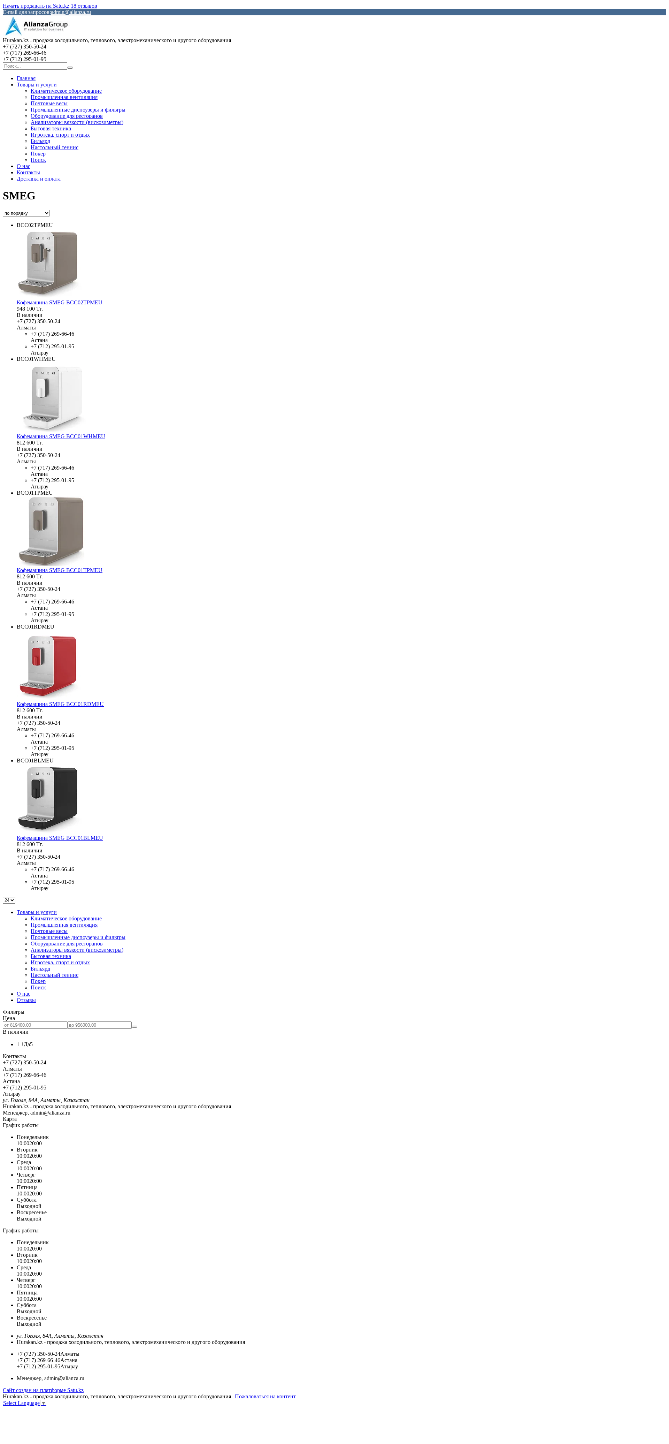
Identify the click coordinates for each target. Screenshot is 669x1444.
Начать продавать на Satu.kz (36, 6)
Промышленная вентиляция (64, 97)
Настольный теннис (54, 147)
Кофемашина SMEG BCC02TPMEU (59, 302)
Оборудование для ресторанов (67, 116)
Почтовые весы (49, 103)
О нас (23, 166)
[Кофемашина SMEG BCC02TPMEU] (51, 296)
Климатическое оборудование (66, 91)
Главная (26, 78)
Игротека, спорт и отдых (60, 135)
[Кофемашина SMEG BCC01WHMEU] (51, 430)
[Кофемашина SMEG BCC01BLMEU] (51, 832)
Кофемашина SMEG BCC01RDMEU (60, 704)
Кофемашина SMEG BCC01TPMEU (59, 570)
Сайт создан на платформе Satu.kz (43, 1390)
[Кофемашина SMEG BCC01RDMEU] (51, 698)
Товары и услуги (37, 85)
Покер (38, 154)
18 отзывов (84, 6)
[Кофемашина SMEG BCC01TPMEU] (51, 564)
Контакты (28, 172)
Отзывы (26, 1000)
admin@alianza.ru (71, 12)
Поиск (38, 160)
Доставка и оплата (39, 179)
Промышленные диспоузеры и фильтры (78, 110)
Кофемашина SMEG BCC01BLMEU (60, 838)
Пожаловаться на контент (265, 1396)
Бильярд (40, 141)
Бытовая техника (51, 128)
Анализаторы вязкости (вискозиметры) (77, 122)
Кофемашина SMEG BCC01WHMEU (61, 436)
